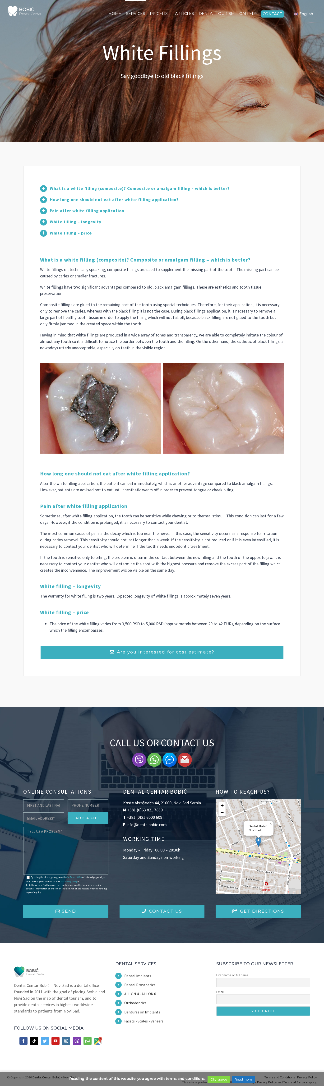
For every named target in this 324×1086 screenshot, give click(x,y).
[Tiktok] (34, 1041)
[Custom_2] (98, 1041)
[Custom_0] (77, 1041)
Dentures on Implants (142, 1012)
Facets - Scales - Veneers (143, 1021)
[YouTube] (55, 1041)
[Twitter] (45, 1041)
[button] (258, 842)
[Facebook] (23, 1041)
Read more (243, 1079)
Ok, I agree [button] (218, 1079)
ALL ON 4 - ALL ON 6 (140, 993)
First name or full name (232, 975)
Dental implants (137, 975)
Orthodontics (135, 1002)
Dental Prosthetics (139, 984)
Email (220, 992)
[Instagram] (66, 1041)
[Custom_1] (87, 1041)
